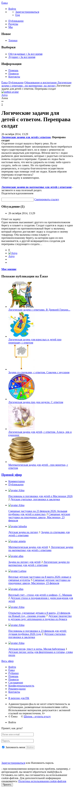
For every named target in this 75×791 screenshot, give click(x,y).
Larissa (22, 571)
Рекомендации (17, 688)
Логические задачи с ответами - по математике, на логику (36, 84)
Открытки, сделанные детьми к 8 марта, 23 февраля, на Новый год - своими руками (39, 614)
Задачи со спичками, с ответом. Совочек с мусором (38, 372)
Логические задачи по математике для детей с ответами (36, 187)
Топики (12, 40)
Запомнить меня (15, 747)
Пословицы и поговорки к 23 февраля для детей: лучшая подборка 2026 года (37, 632)
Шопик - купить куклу (37, 716)
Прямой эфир (11, 475)
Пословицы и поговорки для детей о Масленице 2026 (40, 496)
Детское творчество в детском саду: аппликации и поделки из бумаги (40, 618)
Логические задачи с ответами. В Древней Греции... (39, 309)
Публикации (16, 20)
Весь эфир (7, 661)
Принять (7, 784)
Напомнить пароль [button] (42, 762)
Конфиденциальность (21, 685)
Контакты (14, 76)
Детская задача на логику (23, 532)
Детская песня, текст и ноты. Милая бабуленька (36, 648)
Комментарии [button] (16, 481)
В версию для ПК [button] (18, 698)
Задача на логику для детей (24, 562)
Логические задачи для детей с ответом (26, 137)
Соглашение (15, 682)
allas (20, 556)
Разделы (13, 24)
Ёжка (4, 2)
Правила (13, 73)
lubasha (22, 526)
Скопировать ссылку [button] (46, 199)
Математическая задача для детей (28, 547)
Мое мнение (8, 269)
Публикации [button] (16, 484)
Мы (10, 27)
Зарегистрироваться (13, 762)
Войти (12, 666)
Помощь (13, 70)
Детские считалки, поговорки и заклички (35, 499)
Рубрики (13, 673)
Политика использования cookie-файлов (42, 781)
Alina (21, 490)
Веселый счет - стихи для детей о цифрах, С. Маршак (40, 594)
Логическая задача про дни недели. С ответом (35, 402)
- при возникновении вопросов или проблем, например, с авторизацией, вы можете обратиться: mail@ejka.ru (35, 770)
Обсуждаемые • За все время (25, 53)
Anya (11, 256)
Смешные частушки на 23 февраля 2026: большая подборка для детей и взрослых (37, 513)
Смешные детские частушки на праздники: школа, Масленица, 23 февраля (39, 517)
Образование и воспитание (40, 82)
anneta (22, 541)
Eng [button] (17, 15)
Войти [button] (12, 722)
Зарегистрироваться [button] (27, 11)
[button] (12, 8)
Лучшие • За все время (21, 57)
